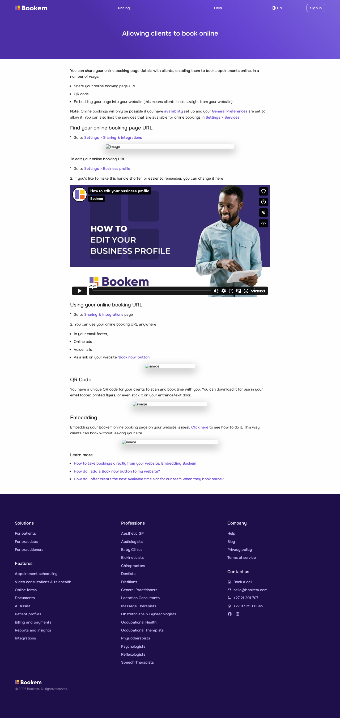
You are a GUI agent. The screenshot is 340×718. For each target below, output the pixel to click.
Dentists (128, 573)
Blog (231, 541)
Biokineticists (132, 557)
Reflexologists (133, 654)
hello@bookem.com (250, 589)
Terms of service (241, 557)
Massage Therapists (138, 606)
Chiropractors (133, 565)
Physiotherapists (135, 638)
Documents (25, 597)
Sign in (316, 8)
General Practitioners (139, 589)
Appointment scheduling (36, 573)
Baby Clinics (131, 549)
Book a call (242, 581)
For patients (25, 533)
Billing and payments (33, 622)
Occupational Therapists (142, 630)
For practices (26, 541)
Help (218, 8)
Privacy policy (239, 549)
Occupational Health (138, 622)
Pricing (124, 8)
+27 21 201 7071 (246, 597)
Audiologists (132, 541)
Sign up (295, 8)
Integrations (25, 638)
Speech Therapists (137, 662)
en (279, 8)
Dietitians (129, 581)
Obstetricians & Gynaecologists (148, 614)
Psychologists (133, 646)
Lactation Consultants (140, 597)
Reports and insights (33, 630)
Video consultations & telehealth (43, 581)
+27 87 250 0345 (248, 606)
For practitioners (29, 549)
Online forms (26, 589)
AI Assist (22, 606)
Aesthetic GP (132, 533)
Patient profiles (28, 614)
